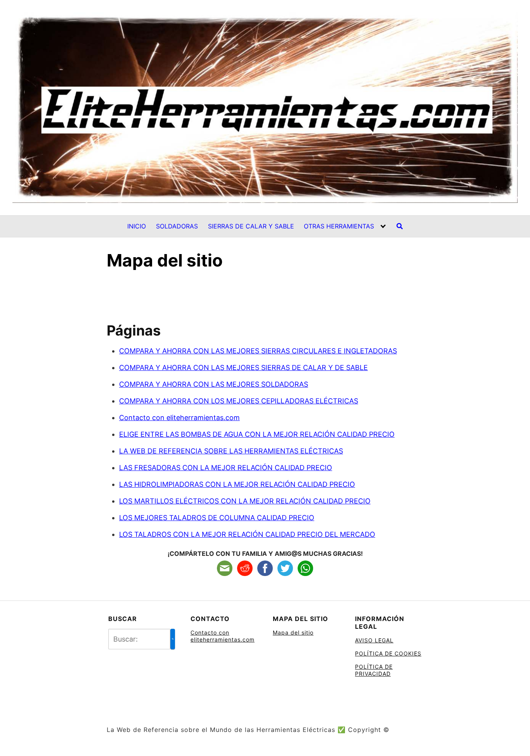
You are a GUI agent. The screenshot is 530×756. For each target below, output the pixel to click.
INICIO (136, 226)
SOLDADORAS (177, 226)
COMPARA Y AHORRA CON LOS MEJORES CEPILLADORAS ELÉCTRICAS (238, 401)
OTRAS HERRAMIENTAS (339, 226)
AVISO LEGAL (374, 640)
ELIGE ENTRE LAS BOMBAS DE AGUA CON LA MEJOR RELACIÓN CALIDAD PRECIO (257, 434)
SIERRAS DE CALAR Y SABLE (251, 226)
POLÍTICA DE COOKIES (388, 653)
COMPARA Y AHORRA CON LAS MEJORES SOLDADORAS (213, 384)
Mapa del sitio (293, 632)
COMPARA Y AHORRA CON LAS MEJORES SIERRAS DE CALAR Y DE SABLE (243, 367)
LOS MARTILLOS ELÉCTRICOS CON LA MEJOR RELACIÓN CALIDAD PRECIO (245, 501)
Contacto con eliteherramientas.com (179, 417)
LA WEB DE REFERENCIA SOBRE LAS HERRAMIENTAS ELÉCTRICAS (231, 451)
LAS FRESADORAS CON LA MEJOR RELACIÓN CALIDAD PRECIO (225, 468)
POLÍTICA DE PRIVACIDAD (374, 670)
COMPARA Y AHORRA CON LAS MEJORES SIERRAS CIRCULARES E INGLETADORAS (258, 351)
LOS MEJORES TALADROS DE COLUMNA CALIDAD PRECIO (216, 518)
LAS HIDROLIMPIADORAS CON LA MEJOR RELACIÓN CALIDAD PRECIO (237, 484)
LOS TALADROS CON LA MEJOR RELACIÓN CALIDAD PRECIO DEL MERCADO (247, 534)
